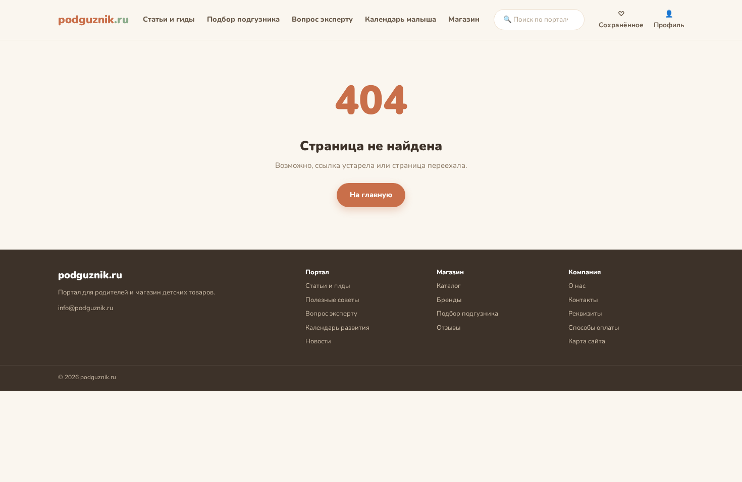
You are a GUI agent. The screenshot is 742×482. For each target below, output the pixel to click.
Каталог (449, 285)
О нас (577, 285)
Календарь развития (337, 327)
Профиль (669, 19)
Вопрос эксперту (322, 19)
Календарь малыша (400, 19)
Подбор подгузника (243, 19)
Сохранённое (621, 19)
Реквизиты (585, 313)
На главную (371, 195)
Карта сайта (586, 341)
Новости (318, 341)
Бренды (449, 300)
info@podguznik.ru (85, 308)
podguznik (93, 19)
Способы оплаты (593, 327)
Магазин (464, 19)
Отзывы (448, 327)
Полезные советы (332, 300)
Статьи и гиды (169, 19)
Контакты (583, 300)
